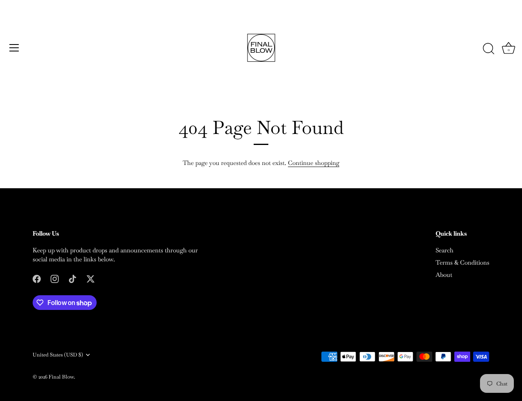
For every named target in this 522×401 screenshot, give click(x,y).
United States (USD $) (58, 355)
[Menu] (14, 48)
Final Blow (61, 376)
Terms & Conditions (462, 262)
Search (444, 250)
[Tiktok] (73, 278)
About (444, 274)
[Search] (489, 49)
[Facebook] (37, 278)
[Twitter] (90, 278)
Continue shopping (313, 163)
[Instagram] (55, 278)
